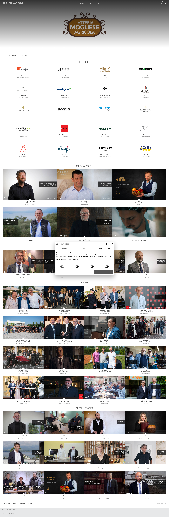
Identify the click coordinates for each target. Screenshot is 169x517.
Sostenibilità (22, 503)
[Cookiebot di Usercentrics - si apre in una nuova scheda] (107, 244)
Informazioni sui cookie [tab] (104, 248)
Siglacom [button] (97, 3)
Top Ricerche (7, 503)
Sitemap (14, 503)
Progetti (90, 3)
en (164, 3)
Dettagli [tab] (84, 248)
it (165, 3)
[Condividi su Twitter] (166, 503)
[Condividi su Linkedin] (162, 503)
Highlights (82, 3)
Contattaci (30, 503)
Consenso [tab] (64, 248)
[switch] (77, 266)
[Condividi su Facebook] (164, 503)
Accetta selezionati (84, 272)
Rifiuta (65, 272)
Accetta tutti (103, 272)
